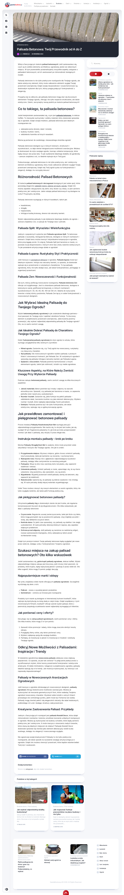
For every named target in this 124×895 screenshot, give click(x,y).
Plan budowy (32, 806)
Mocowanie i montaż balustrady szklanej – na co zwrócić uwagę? (106, 110)
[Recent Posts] (96, 74)
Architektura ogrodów (104, 80)
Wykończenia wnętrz (24, 859)
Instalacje (96, 3)
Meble (91, 199)
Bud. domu (103, 853)
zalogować (29, 769)
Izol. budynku (104, 864)
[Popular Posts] (108, 74)
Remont (92, 247)
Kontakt (52, 6)
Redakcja (25, 54)
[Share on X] (6, 15)
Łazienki (49, 3)
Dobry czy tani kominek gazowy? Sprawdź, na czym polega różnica (104, 123)
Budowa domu (23, 45)
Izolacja (86, 3)
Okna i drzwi (104, 860)
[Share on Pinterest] (6, 26)
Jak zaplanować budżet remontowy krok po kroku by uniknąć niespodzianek (100, 252)
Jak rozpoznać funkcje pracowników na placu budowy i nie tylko (66, 812)
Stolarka (76, 3)
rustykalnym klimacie (39, 260)
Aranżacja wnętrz (103, 106)
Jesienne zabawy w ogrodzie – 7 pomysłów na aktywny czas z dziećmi (106, 98)
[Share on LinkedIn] (6, 32)
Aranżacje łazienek (95, 273)
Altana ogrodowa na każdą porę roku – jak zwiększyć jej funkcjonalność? (105, 85)
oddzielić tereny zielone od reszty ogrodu (51, 186)
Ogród (106, 3)
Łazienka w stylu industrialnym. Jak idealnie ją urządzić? (77, 860)
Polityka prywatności (41, 6)
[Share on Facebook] (6, 21)
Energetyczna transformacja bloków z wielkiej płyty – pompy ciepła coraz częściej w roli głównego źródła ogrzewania (106, 139)
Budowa (59, 3)
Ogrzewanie (101, 118)
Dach (67, 3)
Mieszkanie (38, 3)
